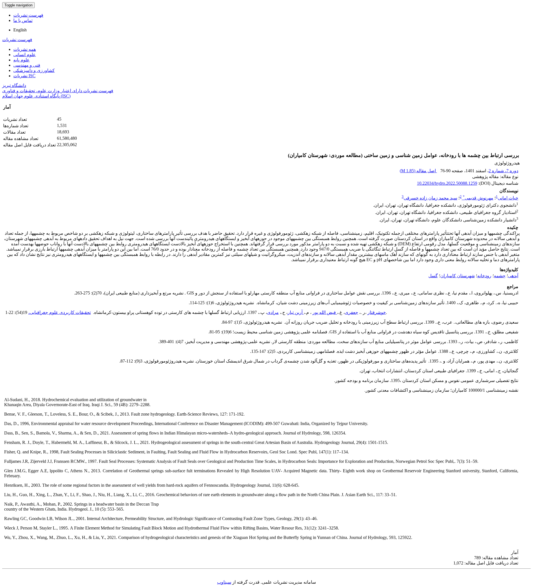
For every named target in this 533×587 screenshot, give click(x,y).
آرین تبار (296, 312)
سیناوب (224, 582)
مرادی (273, 312)
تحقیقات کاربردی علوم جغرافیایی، (59, 312)
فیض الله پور (325, 312)
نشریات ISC (24, 75)
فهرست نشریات (28, 15)
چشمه (500, 275)
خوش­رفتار (377, 312)
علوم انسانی (24, 54)
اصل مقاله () (418, 170)
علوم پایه (21, 60)
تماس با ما (22, 20)
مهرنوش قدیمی (478, 198)
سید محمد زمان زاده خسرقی (430, 198)
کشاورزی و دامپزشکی (34, 70)
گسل (433, 275)
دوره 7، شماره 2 (503, 170)
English (20, 30)
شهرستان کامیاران (457, 275)
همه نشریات (24, 49)
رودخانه (484, 275)
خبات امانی (508, 198)
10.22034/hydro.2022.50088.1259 (447, 183)
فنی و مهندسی (26, 65)
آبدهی (513, 275)
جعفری (351, 312)
